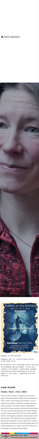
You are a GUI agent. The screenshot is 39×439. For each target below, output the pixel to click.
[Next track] (9, 436)
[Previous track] (2, 436)
